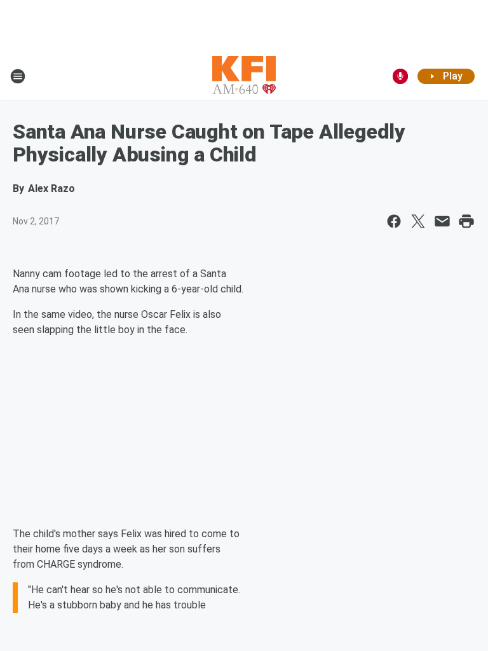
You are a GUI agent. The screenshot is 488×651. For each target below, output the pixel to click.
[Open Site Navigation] (17, 76)
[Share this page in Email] (442, 221)
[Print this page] (466, 221)
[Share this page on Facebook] (394, 221)
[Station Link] (244, 76)
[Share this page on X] (418, 221)
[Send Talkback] (400, 76)
